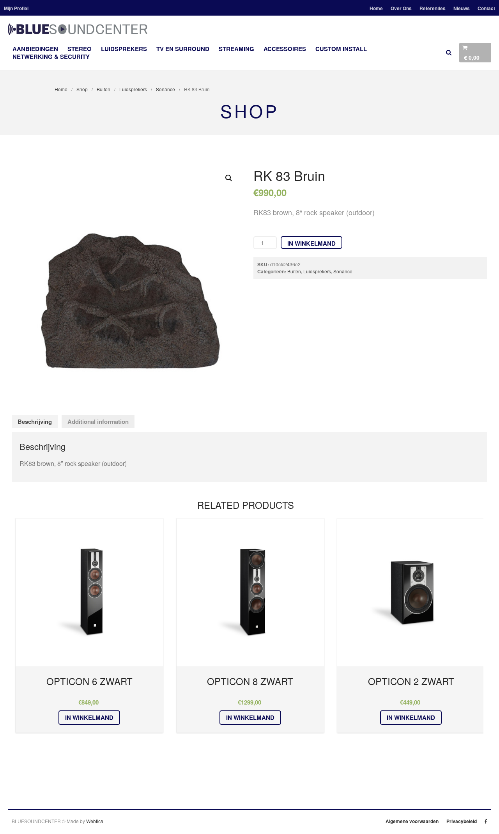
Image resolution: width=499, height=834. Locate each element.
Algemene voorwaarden (412, 821)
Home (376, 8)
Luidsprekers (124, 49)
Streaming (236, 49)
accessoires (285, 49)
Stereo (79, 49)
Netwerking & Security (51, 56)
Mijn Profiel (16, 8)
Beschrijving (35, 421)
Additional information (98, 421)
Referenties (432, 8)
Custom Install (341, 49)
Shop (82, 89)
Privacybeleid (461, 821)
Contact (486, 8)
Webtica (94, 821)
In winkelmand (311, 243)
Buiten (103, 89)
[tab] (35, 422)
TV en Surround (182, 49)
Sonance (165, 89)
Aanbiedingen (35, 49)
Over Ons (401, 8)
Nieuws (461, 8)
